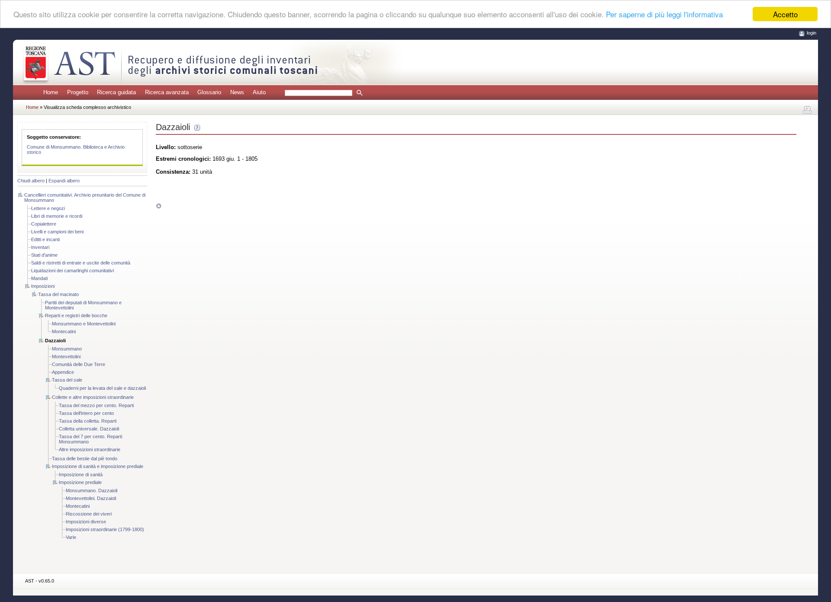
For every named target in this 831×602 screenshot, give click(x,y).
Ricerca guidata (116, 92)
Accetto (785, 14)
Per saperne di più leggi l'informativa (664, 14)
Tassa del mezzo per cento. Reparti (96, 405)
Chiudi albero (31, 180)
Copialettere (43, 223)
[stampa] (807, 110)
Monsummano (67, 348)
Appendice (63, 372)
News (237, 92)
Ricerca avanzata (167, 92)
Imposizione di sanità (81, 474)
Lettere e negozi (48, 208)
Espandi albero (64, 180)
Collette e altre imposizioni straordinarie (93, 397)
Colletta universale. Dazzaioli (89, 428)
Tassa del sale (67, 379)
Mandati (39, 278)
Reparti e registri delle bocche (76, 315)
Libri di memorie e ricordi (56, 216)
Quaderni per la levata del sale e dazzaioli (102, 388)
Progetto (77, 92)
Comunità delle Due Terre (78, 364)
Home (50, 92)
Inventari (40, 247)
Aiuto (259, 92)
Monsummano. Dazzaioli (91, 490)
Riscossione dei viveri (89, 513)
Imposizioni (43, 286)
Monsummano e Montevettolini (84, 323)
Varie (71, 537)
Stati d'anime (44, 255)
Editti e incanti (45, 239)
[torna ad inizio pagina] (158, 206)
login (811, 32)
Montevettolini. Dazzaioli (91, 498)
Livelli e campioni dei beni (57, 231)
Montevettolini (66, 356)
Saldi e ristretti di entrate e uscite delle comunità (80, 262)
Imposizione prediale (80, 482)
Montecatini (64, 331)
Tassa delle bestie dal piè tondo (84, 458)
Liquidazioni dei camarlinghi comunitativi (72, 270)
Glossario (209, 92)
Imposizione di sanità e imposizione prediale (97, 466)
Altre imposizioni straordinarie (89, 449)
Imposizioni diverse (86, 521)
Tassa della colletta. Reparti (87, 421)
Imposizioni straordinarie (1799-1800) (105, 529)
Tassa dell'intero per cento (86, 413)
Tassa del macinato (58, 294)
